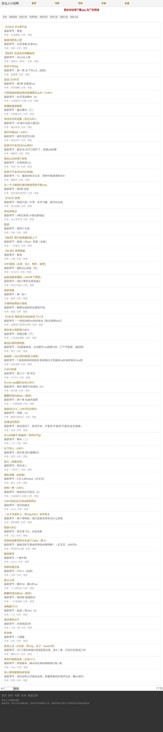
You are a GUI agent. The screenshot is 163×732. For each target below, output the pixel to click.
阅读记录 (33, 695)
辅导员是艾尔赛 (26, 136)
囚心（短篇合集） (14, 461)
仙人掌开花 (16, 219)
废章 (19, 254)
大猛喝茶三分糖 (18, 101)
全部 (5, 17)
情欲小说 (74, 17)
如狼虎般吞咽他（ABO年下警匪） (23, 277)
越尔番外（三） (26, 110)
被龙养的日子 (11, 619)
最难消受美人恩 (13, 40)
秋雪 (13, 456)
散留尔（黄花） (18, 61)
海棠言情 (43, 17)
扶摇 (13, 48)
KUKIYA (15, 272)
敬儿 (13, 483)
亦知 (13, 575)
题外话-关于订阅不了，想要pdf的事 (37, 149)
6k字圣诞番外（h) (27, 96)
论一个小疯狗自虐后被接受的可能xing (25, 184)
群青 (13, 680)
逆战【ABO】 (12, 79)
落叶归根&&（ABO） (16, 132)
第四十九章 (23, 228)
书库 (57, 3)
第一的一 (22, 294)
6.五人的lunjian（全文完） (31, 478)
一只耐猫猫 (16, 404)
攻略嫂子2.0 (11, 606)
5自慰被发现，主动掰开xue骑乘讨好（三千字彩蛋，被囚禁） (51, 347)
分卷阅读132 (24, 162)
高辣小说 (64, 17)
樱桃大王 (15, 654)
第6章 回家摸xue (26, 83)
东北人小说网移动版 (10, 700)
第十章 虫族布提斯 (27, 399)
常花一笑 (15, 166)
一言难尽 (15, 246)
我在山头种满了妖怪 (15, 158)
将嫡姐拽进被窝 (13, 106)
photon (14, 562)
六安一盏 (15, 627)
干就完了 (15, 469)
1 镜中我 (21, 557)
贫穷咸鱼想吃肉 (18, 193)
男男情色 (33, 17)
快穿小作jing (11, 66)
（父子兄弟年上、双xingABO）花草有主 (27, 514)
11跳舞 (21, 637)
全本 (23, 695)
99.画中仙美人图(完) (28, 123)
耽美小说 (23, 17)
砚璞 (13, 298)
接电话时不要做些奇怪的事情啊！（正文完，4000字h (47, 544)
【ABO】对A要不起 (15, 26)
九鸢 (13, 259)
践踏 (6, 224)
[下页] (159, 688)
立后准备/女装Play (27, 44)
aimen (13, 509)
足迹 (127, 3)
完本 (80, 3)
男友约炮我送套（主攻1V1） (20, 659)
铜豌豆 (14, 153)
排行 (10, 695)
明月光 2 (21, 465)
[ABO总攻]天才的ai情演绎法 (20, 501)
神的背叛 (9, 290)
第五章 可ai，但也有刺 (29, 531)
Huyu (13, 667)
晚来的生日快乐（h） (29, 492)
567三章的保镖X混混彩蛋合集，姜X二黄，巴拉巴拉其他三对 (51, 650)
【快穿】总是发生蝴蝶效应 (19, 53)
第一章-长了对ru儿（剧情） (32, 70)
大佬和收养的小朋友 (15, 303)
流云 (13, 641)
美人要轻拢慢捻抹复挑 (17, 672)
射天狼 (14, 390)
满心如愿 (15, 206)
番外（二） (23, 439)
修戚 (13, 311)
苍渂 (13, 430)
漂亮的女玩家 (17, 549)
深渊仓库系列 (11, 422)
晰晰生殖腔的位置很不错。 (32, 307)
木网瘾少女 (16, 114)
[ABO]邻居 (10, 369)
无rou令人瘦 (23, 57)
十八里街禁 (16, 588)
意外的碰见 (23, 505)
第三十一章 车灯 (26, 373)
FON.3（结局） (25, 571)
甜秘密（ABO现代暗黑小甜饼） (22, 356)
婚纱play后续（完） (28, 268)
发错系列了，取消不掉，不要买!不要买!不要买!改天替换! (49, 426)
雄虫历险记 (10, 211)
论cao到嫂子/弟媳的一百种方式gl (22, 435)
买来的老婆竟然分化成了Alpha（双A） (26, 540)
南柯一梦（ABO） (14, 487)
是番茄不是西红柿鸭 (21, 325)
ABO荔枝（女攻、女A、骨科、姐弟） (25, 264)
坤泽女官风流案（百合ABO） (21, 119)
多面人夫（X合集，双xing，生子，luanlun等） (30, 646)
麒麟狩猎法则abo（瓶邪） (18, 395)
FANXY (14, 377)
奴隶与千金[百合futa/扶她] (18, 171)
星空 (13, 351)
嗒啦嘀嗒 (15, 522)
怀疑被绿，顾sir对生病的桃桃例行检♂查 (39, 663)
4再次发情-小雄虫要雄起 (30, 215)
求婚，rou (22, 413)
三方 (13, 443)
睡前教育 (9, 553)
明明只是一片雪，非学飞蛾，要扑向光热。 (41, 202)
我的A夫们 (10, 527)
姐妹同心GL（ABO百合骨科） (21, 409)
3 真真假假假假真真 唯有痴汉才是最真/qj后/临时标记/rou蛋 (50, 360)
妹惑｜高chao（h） (27, 610)
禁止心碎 (9, 580)
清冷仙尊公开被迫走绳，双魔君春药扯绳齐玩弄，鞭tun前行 (50, 676)
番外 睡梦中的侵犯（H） (31, 386)
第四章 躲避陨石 (26, 597)
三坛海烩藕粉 (17, 338)
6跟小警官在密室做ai (28, 281)
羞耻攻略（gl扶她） (15, 474)
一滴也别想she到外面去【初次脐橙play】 (40, 320)
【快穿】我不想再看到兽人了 (20, 237)
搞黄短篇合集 (11, 567)
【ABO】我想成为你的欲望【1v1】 (24, 316)
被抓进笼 (15, 127)
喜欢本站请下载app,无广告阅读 (81, 9)
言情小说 (54, 17)
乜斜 (13, 232)
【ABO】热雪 (12, 198)
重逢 (19, 31)
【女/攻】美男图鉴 (14, 250)
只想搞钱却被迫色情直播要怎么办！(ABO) (28, 92)
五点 (13, 535)
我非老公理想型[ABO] (16, 329)
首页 (34, 3)
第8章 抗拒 (23, 189)
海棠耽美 (13, 17)
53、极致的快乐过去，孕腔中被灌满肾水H (41, 175)
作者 (104, 3)
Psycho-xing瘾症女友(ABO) (19, 382)
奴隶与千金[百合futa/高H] (18, 145)
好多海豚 (15, 364)
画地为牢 (15, 140)
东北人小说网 (10, 3)
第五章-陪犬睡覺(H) (28, 452)
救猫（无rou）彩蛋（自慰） (32, 241)
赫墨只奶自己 (17, 417)
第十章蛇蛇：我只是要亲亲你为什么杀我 (40, 518)
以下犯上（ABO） (14, 448)
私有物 (8, 632)
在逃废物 (15, 35)
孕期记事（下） (26, 334)
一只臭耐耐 (16, 601)
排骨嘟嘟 (15, 87)
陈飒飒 (14, 74)
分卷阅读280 (24, 623)
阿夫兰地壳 (16, 285)
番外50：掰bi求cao (27, 584)
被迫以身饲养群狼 (14, 343)
